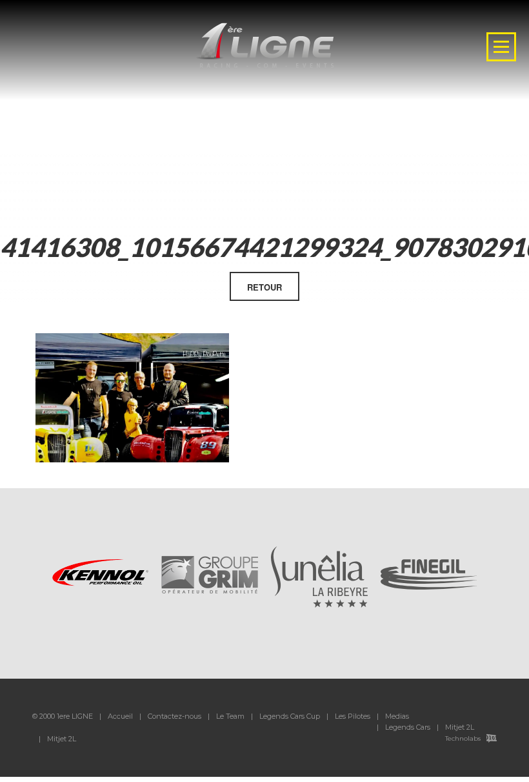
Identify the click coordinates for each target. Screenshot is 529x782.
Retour (264, 287)
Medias (397, 716)
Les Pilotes (352, 716)
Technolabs (463, 738)
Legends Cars (407, 727)
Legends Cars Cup (289, 716)
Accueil (120, 716)
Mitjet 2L (459, 727)
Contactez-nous (174, 716)
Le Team (230, 716)
